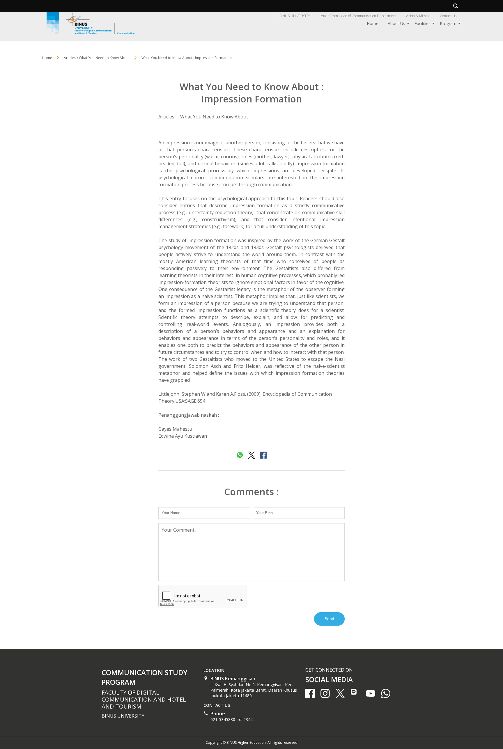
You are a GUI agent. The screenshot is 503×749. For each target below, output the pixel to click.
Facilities (423, 23)
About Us (396, 23)
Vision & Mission (418, 15)
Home (372, 23)
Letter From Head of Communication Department (357, 15)
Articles (166, 116)
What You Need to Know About (214, 116)
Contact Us (448, 15)
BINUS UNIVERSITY (294, 15)
